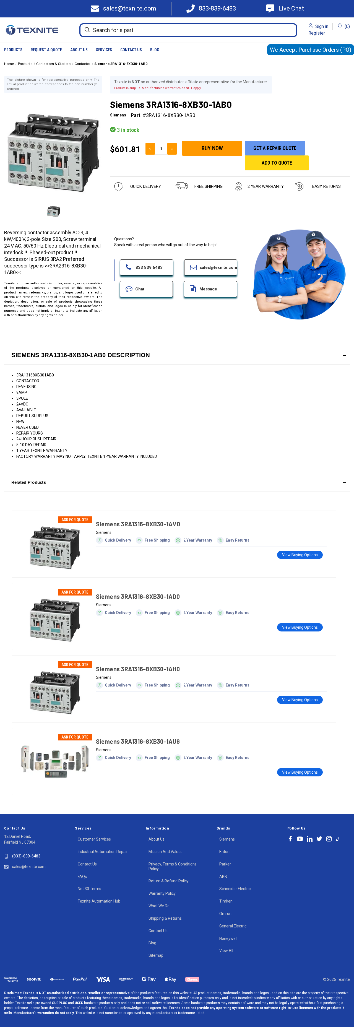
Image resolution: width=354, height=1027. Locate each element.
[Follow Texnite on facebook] (290, 839)
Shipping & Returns (165, 918)
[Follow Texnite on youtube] (300, 839)
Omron (225, 913)
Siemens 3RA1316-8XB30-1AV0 (138, 523)
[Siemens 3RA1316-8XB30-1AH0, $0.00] (55, 689)
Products (13, 50)
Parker (225, 864)
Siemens (227, 839)
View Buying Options (300, 555)
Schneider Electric (235, 888)
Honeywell (228, 938)
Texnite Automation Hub (99, 901)
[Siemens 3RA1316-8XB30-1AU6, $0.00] (55, 761)
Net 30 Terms (89, 888)
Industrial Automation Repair (103, 851)
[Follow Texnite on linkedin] (310, 839)
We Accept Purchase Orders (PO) (310, 49)
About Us (79, 50)
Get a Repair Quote (274, 148)
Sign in (321, 26)
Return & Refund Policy (169, 881)
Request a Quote (46, 50)
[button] (177, 355)
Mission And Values (166, 851)
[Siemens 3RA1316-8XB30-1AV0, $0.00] (55, 544)
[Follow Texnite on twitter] (319, 839)
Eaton (224, 851)
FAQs (82, 876)
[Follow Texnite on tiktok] (337, 838)
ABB (223, 876)
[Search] (87, 30)
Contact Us (131, 50)
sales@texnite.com (29, 866)
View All (226, 950)
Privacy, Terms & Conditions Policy (173, 866)
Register (316, 33)
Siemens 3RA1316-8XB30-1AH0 (138, 668)
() (346, 26)
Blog (154, 50)
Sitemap (156, 955)
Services (104, 50)
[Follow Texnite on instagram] (329, 839)
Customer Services (94, 839)
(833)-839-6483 (26, 856)
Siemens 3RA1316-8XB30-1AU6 (138, 741)
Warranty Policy (162, 893)
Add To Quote (277, 163)
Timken (226, 901)
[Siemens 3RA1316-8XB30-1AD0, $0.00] (55, 616)
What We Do (159, 906)
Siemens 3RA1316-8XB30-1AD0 (138, 596)
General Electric (232, 926)
